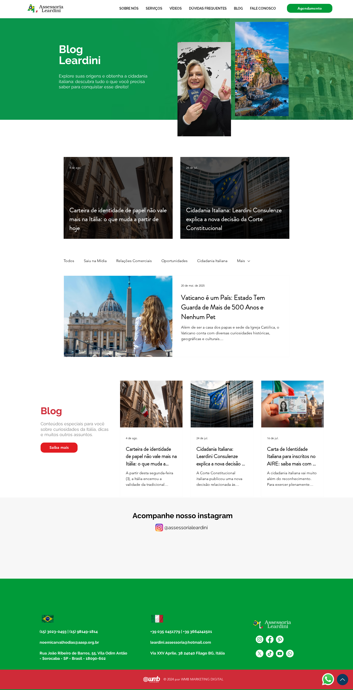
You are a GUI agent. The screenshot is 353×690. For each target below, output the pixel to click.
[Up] (342, 679)
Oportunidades (174, 260)
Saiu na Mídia (95, 260)
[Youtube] (280, 653)
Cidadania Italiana (212, 260)
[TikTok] (270, 653)
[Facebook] (270, 639)
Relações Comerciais (134, 260)
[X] (259, 653)
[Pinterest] (280, 639)
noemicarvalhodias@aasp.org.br (69, 642)
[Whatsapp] (290, 653)
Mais (241, 260)
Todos (69, 260)
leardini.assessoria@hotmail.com (180, 642)
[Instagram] (259, 639)
